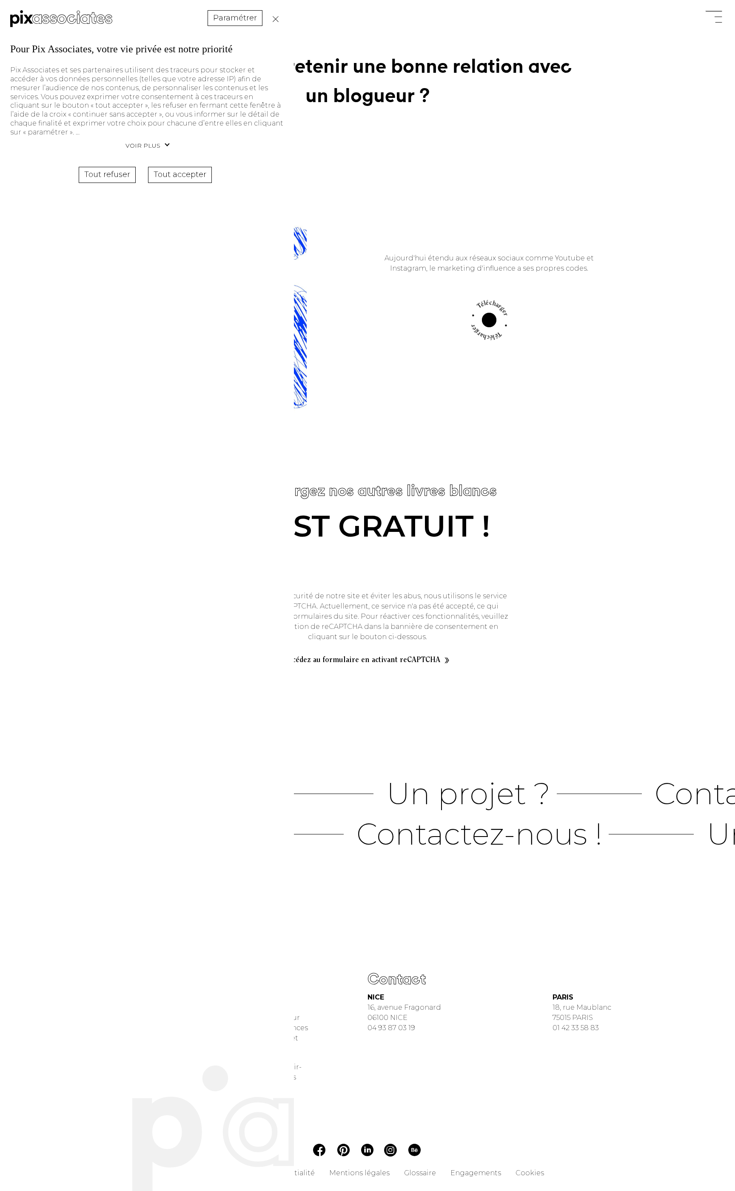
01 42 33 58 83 (576, 1028)
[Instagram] (390, 1151)
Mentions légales (359, 1173)
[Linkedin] (367, 1151)
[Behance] (414, 1152)
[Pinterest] (343, 1152)
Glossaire (420, 1173)
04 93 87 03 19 (391, 1028)
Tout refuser (273, 19)
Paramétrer (235, 18)
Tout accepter (180, 174)
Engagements (475, 1173)
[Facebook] (319, 1151)
